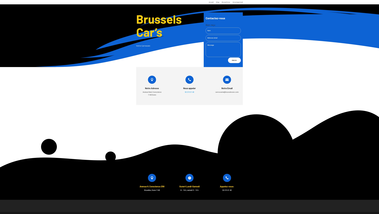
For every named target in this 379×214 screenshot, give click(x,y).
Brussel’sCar (226, 2)
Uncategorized (238, 2)
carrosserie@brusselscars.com (227, 92)
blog (217, 2)
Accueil (211, 2)
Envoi (234, 60)
